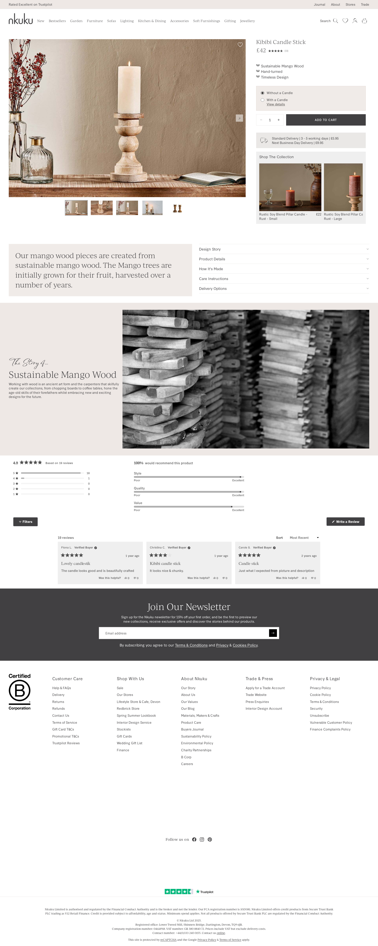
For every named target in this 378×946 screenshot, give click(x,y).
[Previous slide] (15, 118)
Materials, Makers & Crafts (200, 715)
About (335, 4)
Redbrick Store (128, 708)
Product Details (212, 258)
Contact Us (60, 715)
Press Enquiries (257, 701)
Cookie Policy (320, 694)
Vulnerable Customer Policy (331, 722)
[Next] (315, 563)
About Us (188, 694)
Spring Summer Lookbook (136, 715)
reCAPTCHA (168, 939)
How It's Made (211, 268)
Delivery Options (213, 288)
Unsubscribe (319, 715)
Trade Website (256, 694)
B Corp (186, 757)
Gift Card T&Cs (63, 729)
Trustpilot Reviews (66, 743)
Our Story (188, 687)
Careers (187, 763)
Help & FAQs (61, 687)
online (221, 933)
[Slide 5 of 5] (178, 208)
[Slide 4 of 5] (152, 208)
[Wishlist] (345, 21)
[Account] (355, 21)
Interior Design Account (264, 708)
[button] (317, 50)
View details (276, 104)
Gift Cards (124, 736)
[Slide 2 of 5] (102, 208)
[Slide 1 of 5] (76, 208)
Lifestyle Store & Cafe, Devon (138, 701)
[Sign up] (273, 633)
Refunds (58, 708)
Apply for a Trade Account (265, 687)
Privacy (222, 644)
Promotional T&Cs (65, 736)
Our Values (189, 701)
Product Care (191, 722)
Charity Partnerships (196, 750)
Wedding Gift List (129, 743)
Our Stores (125, 694)
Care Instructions (213, 278)
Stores (350, 4)
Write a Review (350, 522)
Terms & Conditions (191, 644)
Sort (280, 537)
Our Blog (188, 708)
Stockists (124, 729)
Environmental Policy (197, 743)
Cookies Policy (245, 644)
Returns (58, 701)
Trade (365, 4)
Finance (123, 750)
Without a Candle (280, 93)
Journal (319, 4)
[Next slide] (239, 118)
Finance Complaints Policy (330, 729)
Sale (120, 687)
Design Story (209, 248)
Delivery (58, 694)
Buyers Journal (192, 729)
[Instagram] (202, 839)
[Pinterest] (209, 839)
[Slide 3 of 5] (127, 208)
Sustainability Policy (196, 736)
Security (316, 708)
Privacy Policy (320, 687)
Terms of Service (64, 722)
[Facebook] (194, 839)
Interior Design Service (134, 722)
